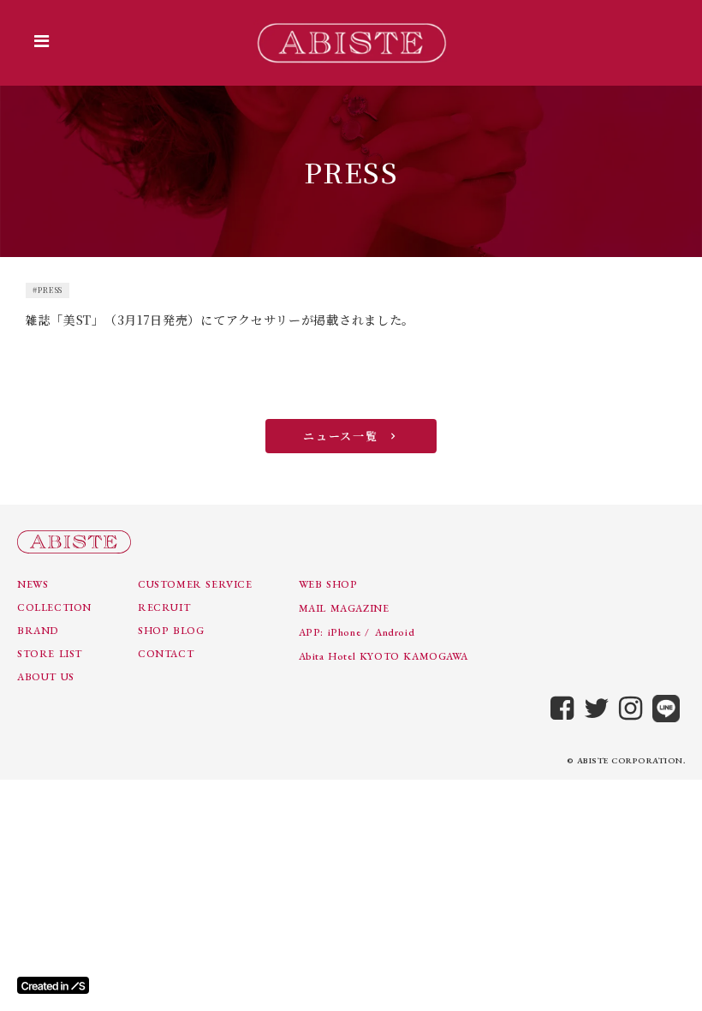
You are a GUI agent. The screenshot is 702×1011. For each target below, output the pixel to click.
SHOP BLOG (171, 630)
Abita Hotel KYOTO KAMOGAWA (383, 656)
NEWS (32, 584)
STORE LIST (49, 654)
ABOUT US (45, 677)
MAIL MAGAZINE (344, 608)
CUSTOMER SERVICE (195, 584)
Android (394, 632)
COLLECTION (54, 607)
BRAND (38, 630)
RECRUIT (164, 607)
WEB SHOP (328, 584)
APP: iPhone (330, 632)
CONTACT (165, 654)
